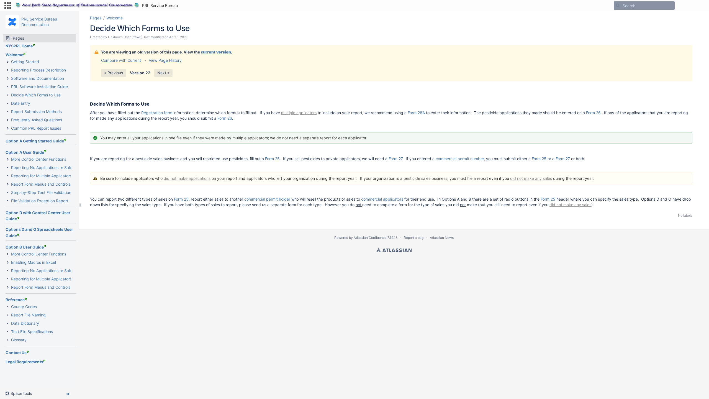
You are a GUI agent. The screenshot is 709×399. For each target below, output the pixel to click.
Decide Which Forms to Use (36, 95)
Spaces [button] (190, 5)
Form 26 (593, 112)
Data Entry (20, 103)
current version (216, 52)
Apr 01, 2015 (178, 37)
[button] (8, 5)
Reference (15, 299)
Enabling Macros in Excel (33, 262)
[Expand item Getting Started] (8, 62)
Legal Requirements (24, 361)
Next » (163, 72)
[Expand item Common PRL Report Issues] (8, 128)
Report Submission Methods (36, 111)
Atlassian (394, 250)
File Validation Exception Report (39, 200)
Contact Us (16, 352)
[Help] (683, 5)
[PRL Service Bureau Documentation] (12, 22)
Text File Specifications (32, 331)
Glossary (19, 339)
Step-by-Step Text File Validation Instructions (52, 192)
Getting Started (25, 61)
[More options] (695, 18)
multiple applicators (299, 112)
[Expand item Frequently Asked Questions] (8, 120)
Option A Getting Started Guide (35, 141)
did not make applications (187, 178)
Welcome (14, 54)
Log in (697, 5)
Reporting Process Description (38, 70)
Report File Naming (28, 315)
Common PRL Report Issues (36, 128)
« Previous (113, 72)
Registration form (156, 112)
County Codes (24, 306)
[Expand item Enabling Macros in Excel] (8, 262)
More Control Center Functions (38, 159)
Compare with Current (121, 60)
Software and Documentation (37, 78)
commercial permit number (460, 158)
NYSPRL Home (19, 46)
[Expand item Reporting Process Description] (8, 70)
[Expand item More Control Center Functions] (8, 159)
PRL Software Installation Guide (39, 86)
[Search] (618, 5)
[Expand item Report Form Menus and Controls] (8, 184)
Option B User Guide (25, 247)
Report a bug (413, 238)
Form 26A (416, 112)
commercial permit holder (267, 199)
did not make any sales (531, 178)
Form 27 (395, 158)
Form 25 (272, 158)
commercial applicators (382, 199)
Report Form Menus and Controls (40, 184)
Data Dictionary (25, 323)
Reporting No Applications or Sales (42, 167)
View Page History (165, 60)
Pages (95, 18)
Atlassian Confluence (370, 238)
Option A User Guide (25, 152)
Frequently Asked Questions (36, 119)
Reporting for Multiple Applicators (41, 175)
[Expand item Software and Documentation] (8, 78)
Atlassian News (442, 238)
